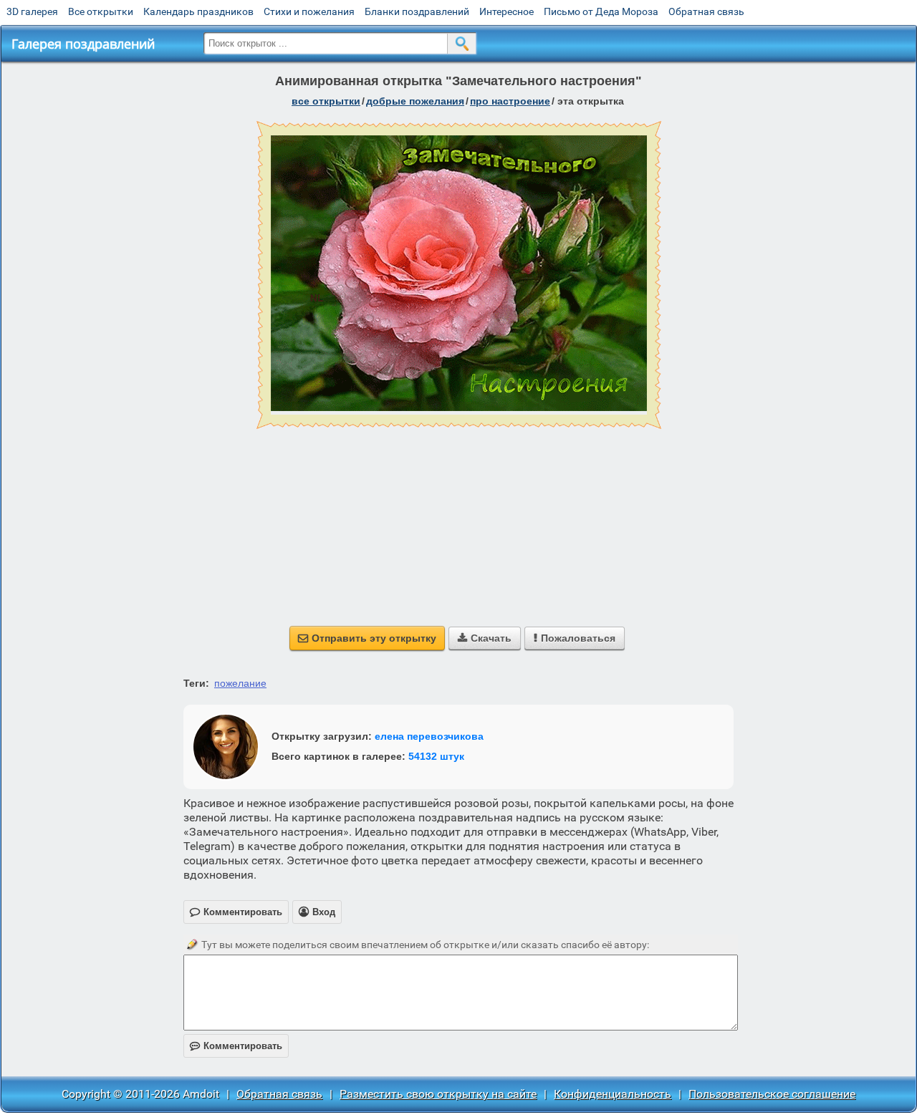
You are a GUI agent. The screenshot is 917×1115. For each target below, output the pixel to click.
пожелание (240, 683)
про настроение (510, 101)
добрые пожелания (415, 101)
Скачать (485, 638)
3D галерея (32, 11)
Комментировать (236, 1046)
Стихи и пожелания (309, 11)
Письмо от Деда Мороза (601, 11)
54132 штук (436, 756)
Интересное (506, 11)
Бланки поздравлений (417, 11)
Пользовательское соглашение (771, 1094)
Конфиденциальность (612, 1094)
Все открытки (100, 11)
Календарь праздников (198, 11)
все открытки (326, 101)
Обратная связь (706, 11)
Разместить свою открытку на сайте (438, 1094)
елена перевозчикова (429, 736)
